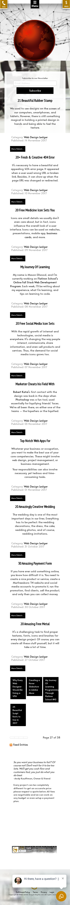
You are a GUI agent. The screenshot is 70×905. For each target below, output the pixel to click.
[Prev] (16, 737)
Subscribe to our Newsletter (35, 78)
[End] (25, 737)
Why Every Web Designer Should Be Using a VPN (18, 688)
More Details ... (17, 149)
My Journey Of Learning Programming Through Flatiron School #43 (52, 690)
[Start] (12, 737)
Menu (35, 3)
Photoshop (22, 399)
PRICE (66, 4)
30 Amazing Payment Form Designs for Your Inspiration (35, 565)
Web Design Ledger (36, 137)
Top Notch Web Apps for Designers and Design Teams (35, 442)
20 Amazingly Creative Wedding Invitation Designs (35, 508)
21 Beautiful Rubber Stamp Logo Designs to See (35, 102)
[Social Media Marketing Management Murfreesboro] (38, 849)
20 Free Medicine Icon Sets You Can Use (35, 212)
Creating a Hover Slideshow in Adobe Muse (34, 686)
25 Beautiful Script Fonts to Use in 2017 (17, 714)
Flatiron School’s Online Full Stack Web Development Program (34, 282)
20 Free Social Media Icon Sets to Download (35, 325)
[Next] (21, 737)
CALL (4, 6)
